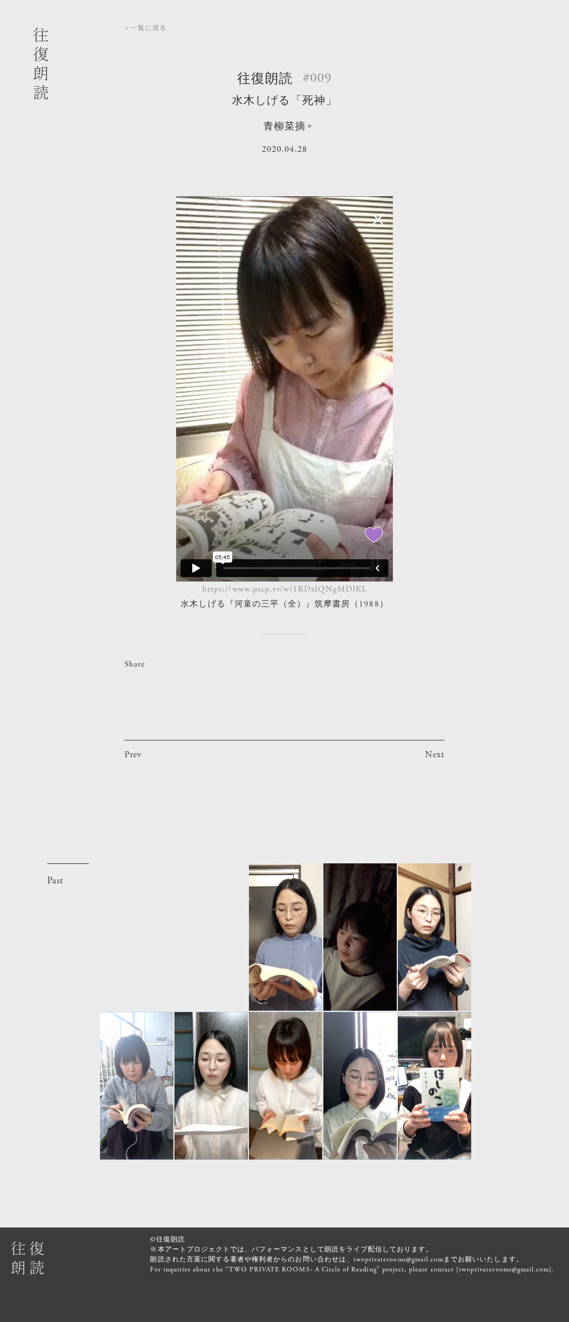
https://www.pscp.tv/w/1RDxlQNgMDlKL (284, 589)
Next (435, 755)
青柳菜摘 (284, 126)
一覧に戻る (149, 28)
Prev (133, 755)
